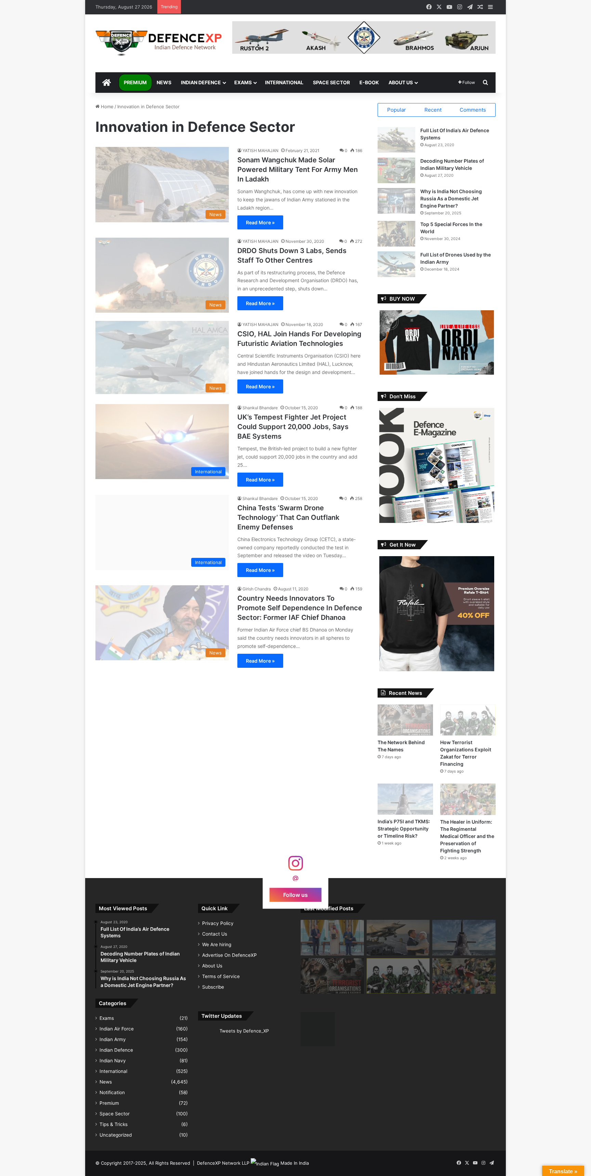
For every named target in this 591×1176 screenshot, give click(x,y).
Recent (433, 110)
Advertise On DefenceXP (229, 955)
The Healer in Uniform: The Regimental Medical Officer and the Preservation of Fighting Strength (467, 836)
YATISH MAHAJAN (260, 150)
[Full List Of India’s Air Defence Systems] (396, 140)
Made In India (294, 1163)
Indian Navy (113, 1060)
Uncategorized (116, 1135)
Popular (396, 110)
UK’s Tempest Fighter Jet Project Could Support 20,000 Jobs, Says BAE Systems (293, 426)
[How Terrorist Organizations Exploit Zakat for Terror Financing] (468, 720)
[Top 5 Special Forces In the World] (396, 234)
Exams (243, 82)
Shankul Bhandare (260, 407)
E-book (369, 82)
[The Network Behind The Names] (405, 720)
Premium (135, 82)
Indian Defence (201, 82)
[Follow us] (295, 866)
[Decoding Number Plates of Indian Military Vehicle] (396, 170)
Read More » (260, 222)
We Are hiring (216, 944)
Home (107, 106)
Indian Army (113, 1039)
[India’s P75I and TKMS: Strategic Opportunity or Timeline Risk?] (405, 799)
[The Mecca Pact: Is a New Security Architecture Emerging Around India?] (332, 937)
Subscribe (213, 987)
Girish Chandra (256, 588)
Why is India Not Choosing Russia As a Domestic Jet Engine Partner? (451, 198)
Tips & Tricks (114, 1124)
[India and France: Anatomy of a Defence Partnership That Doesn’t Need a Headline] (398, 937)
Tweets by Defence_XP (244, 1031)
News (164, 82)
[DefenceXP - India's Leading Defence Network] (158, 43)
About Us (401, 82)
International (284, 82)
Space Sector (331, 82)
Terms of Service (221, 976)
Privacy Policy (218, 923)
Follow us (295, 894)
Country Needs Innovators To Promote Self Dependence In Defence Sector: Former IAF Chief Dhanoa (299, 608)
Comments (473, 110)
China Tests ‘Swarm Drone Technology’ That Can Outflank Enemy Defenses (288, 517)
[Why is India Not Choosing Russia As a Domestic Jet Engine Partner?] (396, 201)
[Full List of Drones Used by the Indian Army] (396, 264)
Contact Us (214, 934)
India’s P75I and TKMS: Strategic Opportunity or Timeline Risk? (404, 828)
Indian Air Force (117, 1028)
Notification (112, 1092)
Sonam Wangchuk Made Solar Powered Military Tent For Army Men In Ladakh (297, 169)
